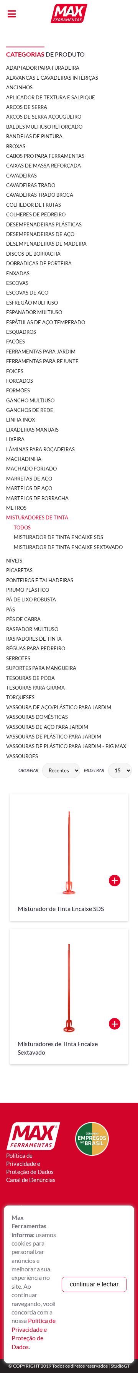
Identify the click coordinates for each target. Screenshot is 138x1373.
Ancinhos (19, 87)
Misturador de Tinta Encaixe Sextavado (68, 547)
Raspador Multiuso (32, 629)
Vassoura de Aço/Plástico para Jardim (58, 707)
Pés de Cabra (23, 619)
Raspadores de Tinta (34, 639)
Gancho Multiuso (30, 400)
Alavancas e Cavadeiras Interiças (52, 78)
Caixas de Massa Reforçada (43, 165)
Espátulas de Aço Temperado (45, 322)
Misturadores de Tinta (37, 517)
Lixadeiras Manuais (32, 430)
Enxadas (18, 273)
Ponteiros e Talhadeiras (39, 580)
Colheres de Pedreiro (36, 214)
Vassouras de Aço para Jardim (47, 727)
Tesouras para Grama (35, 688)
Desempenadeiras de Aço (40, 234)
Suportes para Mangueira (41, 668)
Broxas (15, 146)
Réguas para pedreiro (35, 648)
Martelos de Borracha (37, 498)
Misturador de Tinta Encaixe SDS (58, 537)
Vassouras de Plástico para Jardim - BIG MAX (66, 746)
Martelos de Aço (29, 488)
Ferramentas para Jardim (41, 351)
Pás (10, 609)
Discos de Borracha (33, 254)
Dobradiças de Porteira (39, 263)
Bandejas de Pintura (34, 136)
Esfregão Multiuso (32, 303)
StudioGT (120, 1366)
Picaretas (19, 570)
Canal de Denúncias (31, 1179)
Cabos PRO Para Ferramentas (45, 156)
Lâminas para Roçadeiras (40, 449)
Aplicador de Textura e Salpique (50, 97)
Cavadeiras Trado (30, 185)
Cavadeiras (21, 175)
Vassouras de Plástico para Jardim (53, 736)
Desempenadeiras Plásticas (44, 224)
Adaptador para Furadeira (42, 68)
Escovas (17, 283)
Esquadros (21, 332)
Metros (16, 508)
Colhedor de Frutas (33, 205)
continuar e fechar (94, 1284)
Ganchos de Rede (29, 410)
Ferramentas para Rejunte (42, 361)
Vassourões (22, 756)
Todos (22, 527)
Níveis (14, 561)
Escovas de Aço (27, 293)
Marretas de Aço (29, 479)
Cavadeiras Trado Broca (39, 195)
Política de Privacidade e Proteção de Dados (30, 1163)
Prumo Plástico (27, 590)
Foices (14, 371)
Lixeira (15, 439)
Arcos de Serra (26, 107)
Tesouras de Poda (30, 678)
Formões (18, 390)
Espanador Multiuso (34, 312)
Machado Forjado (31, 468)
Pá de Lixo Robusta (31, 599)
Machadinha (23, 459)
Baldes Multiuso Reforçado (44, 127)
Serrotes (18, 658)
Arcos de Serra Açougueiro (43, 117)
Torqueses (20, 697)
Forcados (19, 381)
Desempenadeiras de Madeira (46, 244)
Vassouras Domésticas (37, 717)
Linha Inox (20, 420)
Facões (15, 341)
